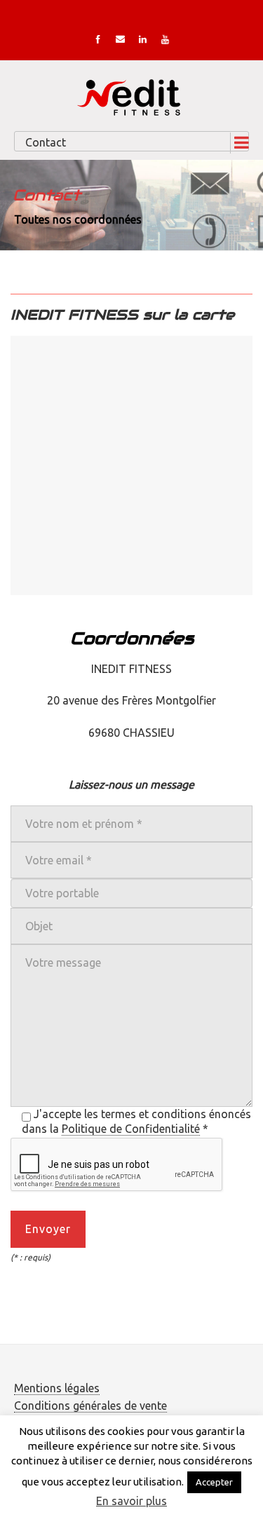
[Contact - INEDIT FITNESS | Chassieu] (131, 95)
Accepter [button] (214, 1482)
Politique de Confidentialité (131, 1128)
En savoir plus (131, 1501)
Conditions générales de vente (90, 1405)
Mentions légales (57, 1388)
